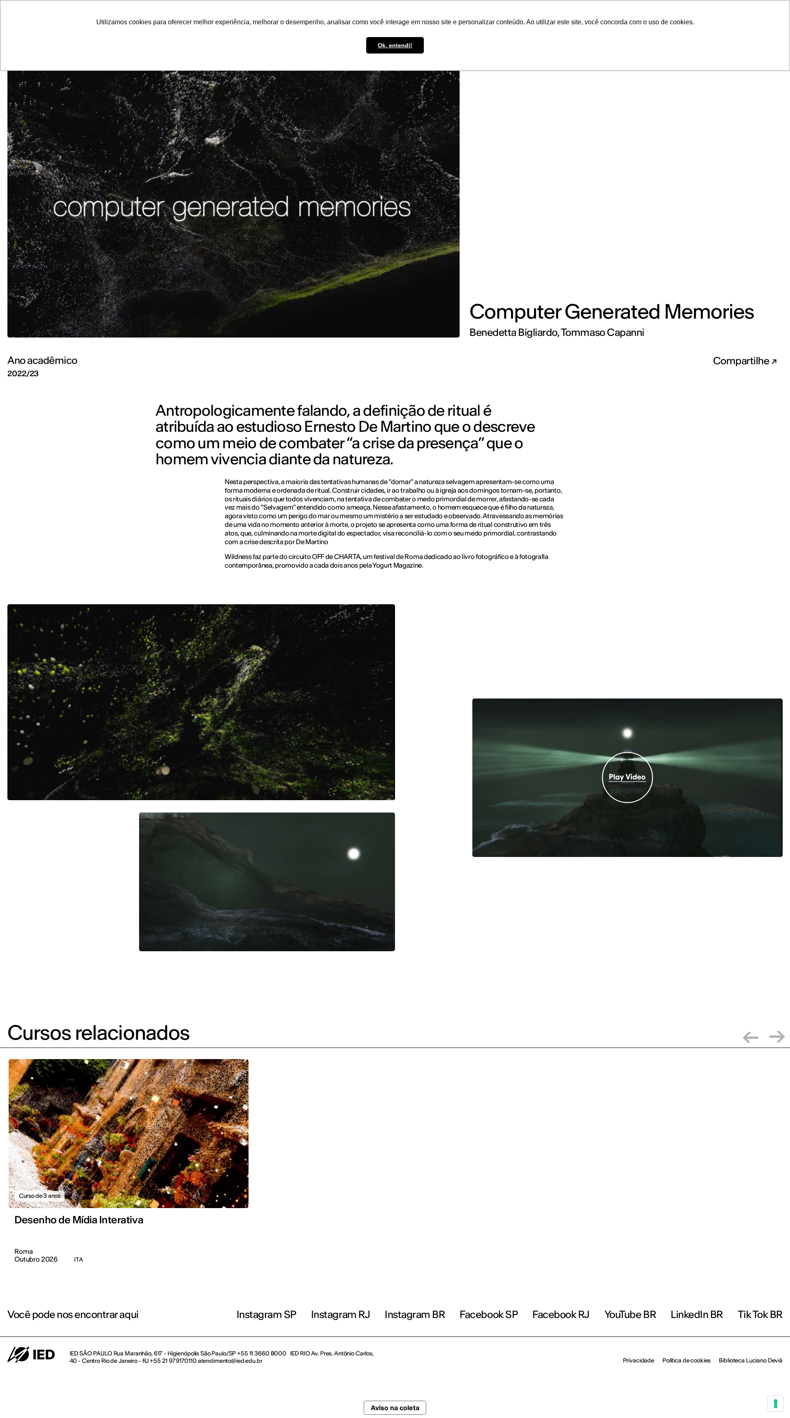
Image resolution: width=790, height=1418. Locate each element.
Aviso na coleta (395, 1408)
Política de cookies (686, 1360)
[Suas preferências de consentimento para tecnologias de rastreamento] (775, 1403)
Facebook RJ (561, 1314)
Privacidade (638, 1360)
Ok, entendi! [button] (395, 45)
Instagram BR (415, 1314)
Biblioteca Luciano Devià (751, 1360)
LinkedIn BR (697, 1314)
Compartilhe (742, 361)
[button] (750, 1037)
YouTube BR (630, 1314)
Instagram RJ (340, 1314)
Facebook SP (489, 1314)
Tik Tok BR (760, 1314)
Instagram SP (266, 1314)
